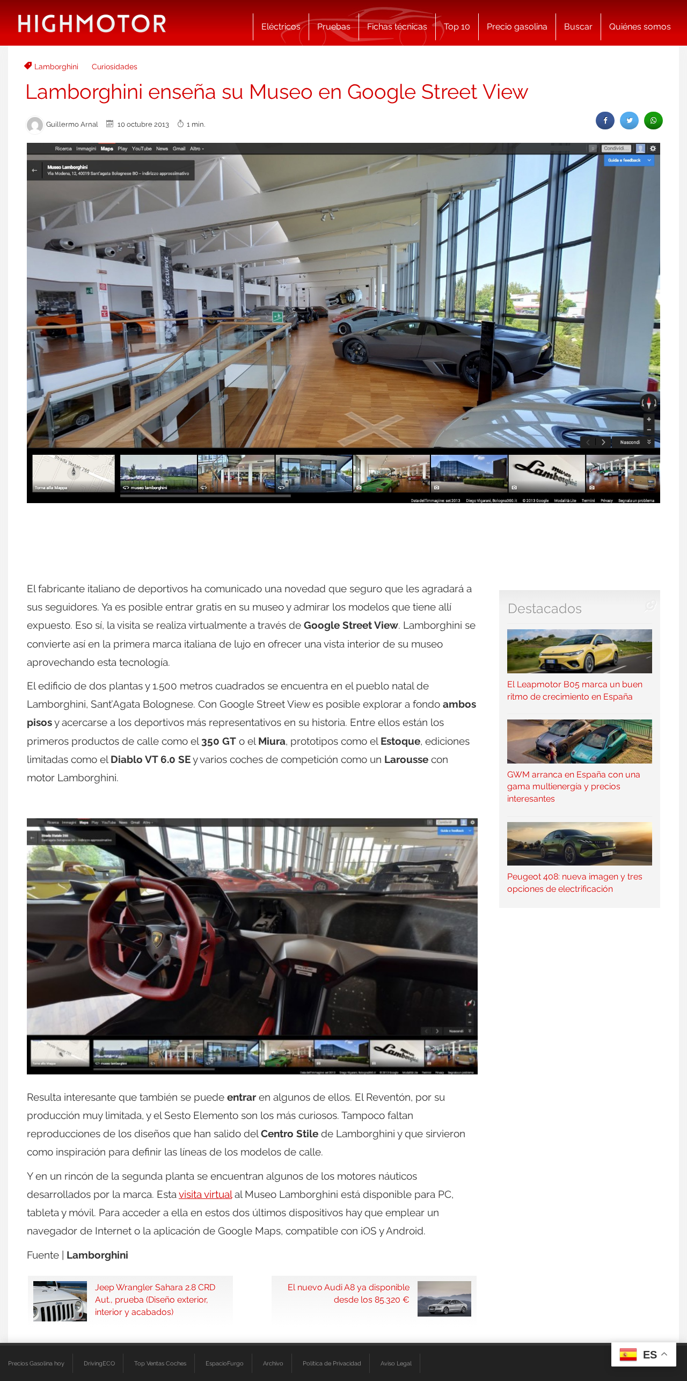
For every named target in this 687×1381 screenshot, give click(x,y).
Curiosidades (114, 66)
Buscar (578, 26)
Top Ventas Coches (160, 1363)
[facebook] (605, 120)
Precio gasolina (517, 26)
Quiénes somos (640, 26)
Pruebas (333, 26)
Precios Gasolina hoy (36, 1363)
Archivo (273, 1363)
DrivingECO (99, 1363)
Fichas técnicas (397, 26)
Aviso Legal (396, 1363)
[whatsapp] (653, 120)
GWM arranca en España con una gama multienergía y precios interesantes (573, 786)
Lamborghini (56, 66)
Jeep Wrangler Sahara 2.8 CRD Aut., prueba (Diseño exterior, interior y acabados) (155, 1299)
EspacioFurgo (225, 1363)
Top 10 (457, 26)
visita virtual (205, 1194)
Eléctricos (281, 26)
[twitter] (629, 120)
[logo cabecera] (92, 22)
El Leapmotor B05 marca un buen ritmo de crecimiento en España (574, 690)
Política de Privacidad (332, 1363)
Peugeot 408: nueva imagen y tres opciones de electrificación (574, 882)
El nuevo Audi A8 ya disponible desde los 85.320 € (349, 1293)
